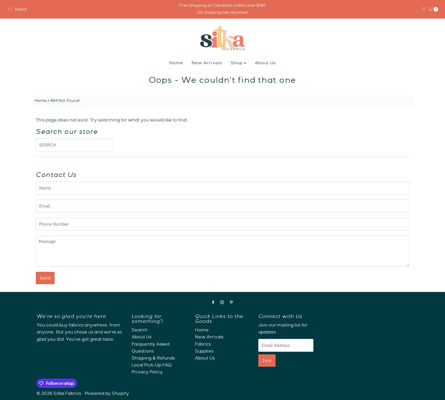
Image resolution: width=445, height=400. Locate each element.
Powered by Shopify (107, 394)
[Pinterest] (231, 303)
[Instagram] (222, 303)
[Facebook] (213, 303)
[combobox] (77, 9)
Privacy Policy (147, 372)
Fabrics (203, 344)
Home (176, 63)
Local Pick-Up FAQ (152, 365)
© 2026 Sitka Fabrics (59, 394)
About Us (265, 63)
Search (140, 330)
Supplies (204, 351)
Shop (237, 63)
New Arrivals (207, 63)
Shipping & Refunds (153, 358)
